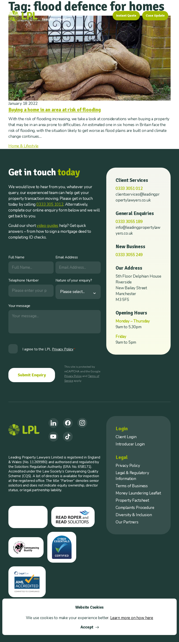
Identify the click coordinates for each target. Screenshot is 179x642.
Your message (19, 305)
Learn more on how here (131, 618)
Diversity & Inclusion (134, 515)
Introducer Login (130, 444)
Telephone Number (23, 280)
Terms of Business (132, 486)
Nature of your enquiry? (73, 280)
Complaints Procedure (135, 507)
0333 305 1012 (49, 204)
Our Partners (127, 522)
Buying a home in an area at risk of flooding (54, 110)
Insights (48, 19)
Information (98, 12)
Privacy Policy (73, 376)
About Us (76, 12)
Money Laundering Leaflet (138, 493)
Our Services (52, 12)
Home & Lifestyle (23, 146)
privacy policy (62, 349)
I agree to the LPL (48, 349)
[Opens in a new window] (53, 423)
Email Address (66, 257)
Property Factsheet (132, 500)
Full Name (16, 257)
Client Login (126, 437)
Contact (64, 19)
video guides (47, 225)
